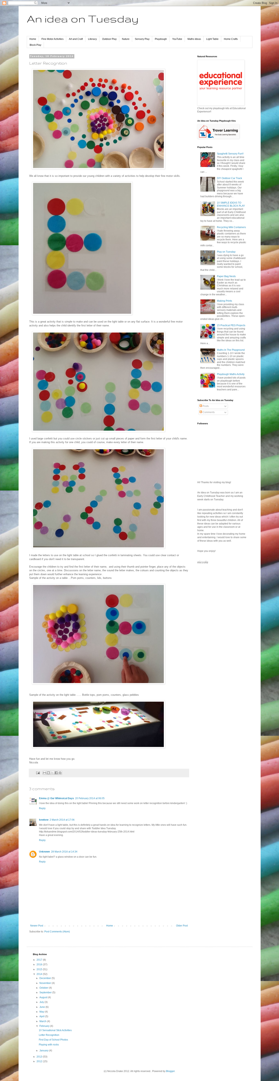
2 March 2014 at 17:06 (62, 819)
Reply (42, 808)
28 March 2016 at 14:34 (64, 851)
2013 (40, 1056)
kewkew (43, 819)
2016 (40, 964)
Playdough (161, 39)
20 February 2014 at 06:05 (90, 798)
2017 (40, 959)
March (43, 1021)
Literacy (92, 39)
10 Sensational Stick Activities (55, 1030)
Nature (125, 39)
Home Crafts (231, 39)
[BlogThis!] (48, 773)
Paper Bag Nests (226, 276)
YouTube (177, 39)
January (44, 1050)
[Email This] (44, 773)
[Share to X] (52, 773)
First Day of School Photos (53, 1039)
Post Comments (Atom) (57, 931)
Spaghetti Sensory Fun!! (230, 153)
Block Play (35, 45)
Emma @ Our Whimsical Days (56, 798)
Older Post (182, 925)
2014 (40, 974)
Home (32, 39)
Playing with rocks (49, 1044)
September (45, 992)
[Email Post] (37, 772)
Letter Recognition (49, 1035)
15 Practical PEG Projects (231, 325)
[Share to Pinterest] (60, 773)
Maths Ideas (194, 39)
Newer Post (36, 925)
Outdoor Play (109, 39)
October (44, 987)
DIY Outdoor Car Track (229, 178)
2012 (40, 1061)
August (43, 997)
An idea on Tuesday (82, 19)
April (42, 1016)
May (42, 1011)
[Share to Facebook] (56, 773)
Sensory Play (142, 39)
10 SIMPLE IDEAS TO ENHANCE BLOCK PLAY (231, 204)
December (45, 978)
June (42, 1007)
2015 (40, 969)
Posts (205, 406)
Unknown (44, 851)
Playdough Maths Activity (230, 374)
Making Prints (224, 300)
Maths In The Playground (231, 349)
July (42, 1002)
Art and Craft (76, 39)
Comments (208, 412)
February (44, 1026)
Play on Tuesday (226, 251)
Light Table (212, 39)
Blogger (170, 1071)
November (45, 983)
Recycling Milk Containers (231, 227)
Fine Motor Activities (52, 39)
